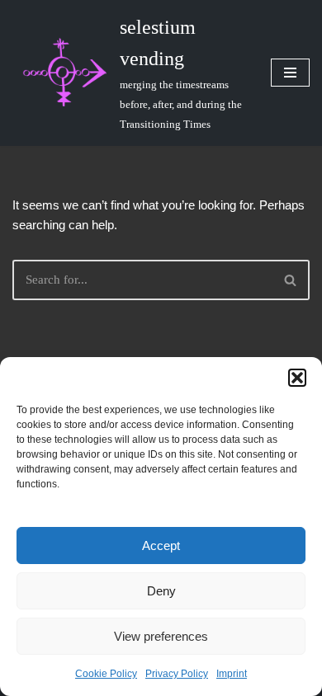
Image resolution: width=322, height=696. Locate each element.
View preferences (161, 636)
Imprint (231, 674)
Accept (161, 545)
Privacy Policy (176, 674)
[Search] (291, 280)
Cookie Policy (106, 674)
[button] (297, 377)
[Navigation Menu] (290, 73)
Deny (161, 591)
